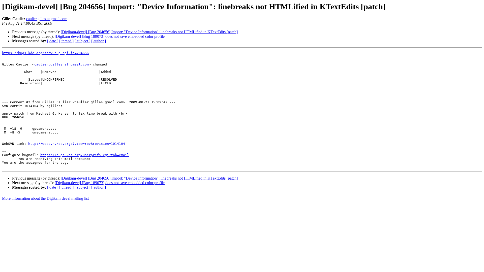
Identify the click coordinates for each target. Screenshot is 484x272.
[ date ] (52, 41)
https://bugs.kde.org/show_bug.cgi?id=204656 (45, 53)
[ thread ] (66, 41)
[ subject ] (82, 41)
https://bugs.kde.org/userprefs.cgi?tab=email (84, 155)
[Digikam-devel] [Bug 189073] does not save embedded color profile (110, 36)
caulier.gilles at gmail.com (46, 19)
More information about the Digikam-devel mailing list (45, 198)
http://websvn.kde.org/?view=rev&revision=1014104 (76, 144)
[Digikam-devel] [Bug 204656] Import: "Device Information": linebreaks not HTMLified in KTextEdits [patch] (149, 32)
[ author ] (98, 41)
